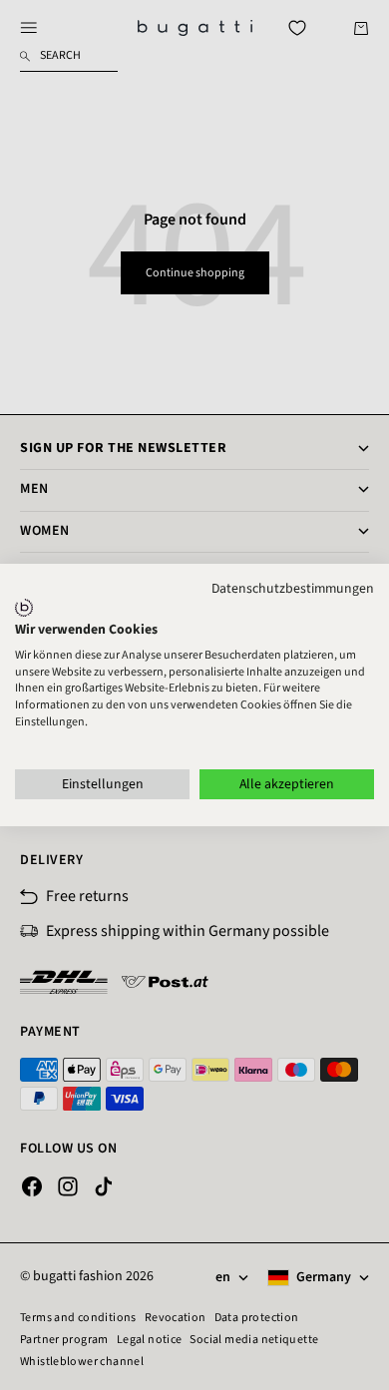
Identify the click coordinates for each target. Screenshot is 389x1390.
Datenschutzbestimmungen (292, 589)
